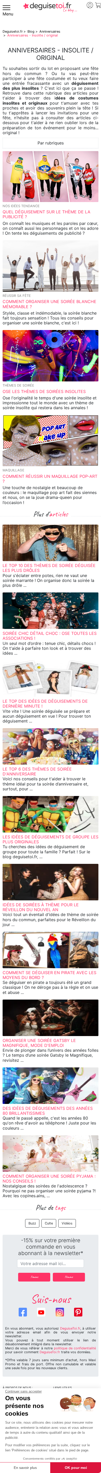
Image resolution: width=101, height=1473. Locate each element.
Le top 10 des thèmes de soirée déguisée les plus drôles (49, 568)
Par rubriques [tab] (51, 142)
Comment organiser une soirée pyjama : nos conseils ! (49, 1179)
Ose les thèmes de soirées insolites (44, 391)
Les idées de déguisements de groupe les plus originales (50, 839)
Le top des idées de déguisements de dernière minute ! (45, 704)
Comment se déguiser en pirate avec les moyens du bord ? (49, 975)
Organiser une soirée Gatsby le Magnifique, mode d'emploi (39, 1043)
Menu (8, 13)
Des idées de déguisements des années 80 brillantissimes (48, 1111)
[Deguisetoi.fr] (50, 9)
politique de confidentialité (75, 1348)
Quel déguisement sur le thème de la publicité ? (46, 214)
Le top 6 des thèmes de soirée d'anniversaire (37, 771)
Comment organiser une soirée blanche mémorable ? (49, 304)
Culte (49, 1223)
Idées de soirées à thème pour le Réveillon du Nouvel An (41, 907)
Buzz (32, 1223)
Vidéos (67, 1223)
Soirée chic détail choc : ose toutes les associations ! (50, 636)
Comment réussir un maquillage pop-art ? (50, 479)
